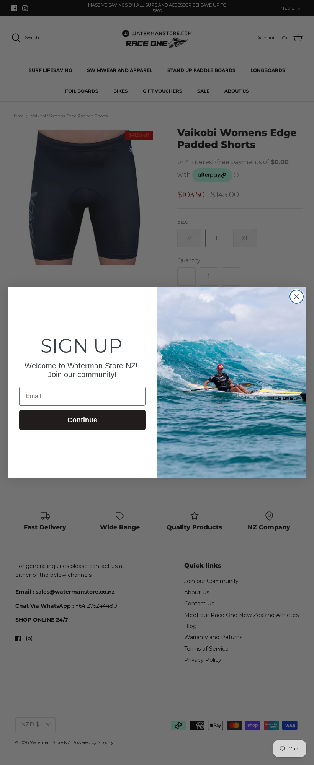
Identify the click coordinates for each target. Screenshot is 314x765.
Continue (82, 420)
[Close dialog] (296, 296)
